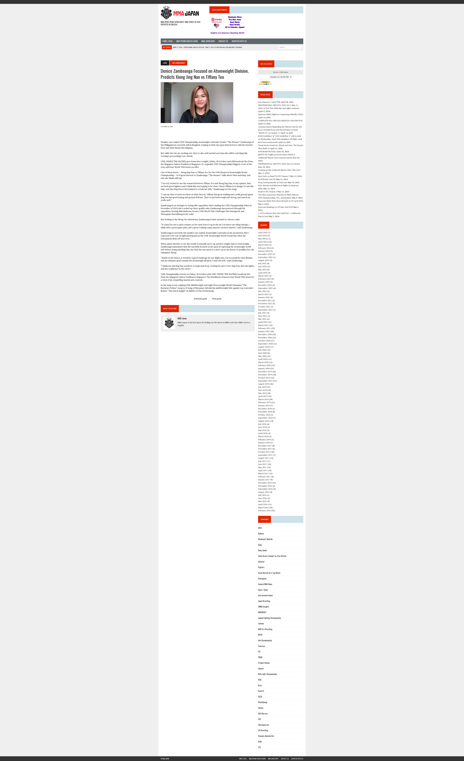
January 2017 (264, 479)
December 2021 (265, 300)
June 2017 (262, 464)
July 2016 (262, 495)
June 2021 (262, 316)
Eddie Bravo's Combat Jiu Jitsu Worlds (272, 556)
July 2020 (262, 350)
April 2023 (262, 272)
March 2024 (263, 244)
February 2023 (264, 279)
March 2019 (263, 399)
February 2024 (264, 248)
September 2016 (265, 489)
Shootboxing (262, 702)
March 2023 (263, 275)
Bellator (261, 533)
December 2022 (265, 285)
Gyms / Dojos (263, 589)
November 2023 (265, 254)
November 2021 (265, 303)
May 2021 (262, 319)
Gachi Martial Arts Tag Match (269, 572)
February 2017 (264, 476)
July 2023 (262, 263)
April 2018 (262, 433)
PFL (259, 651)
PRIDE (260, 657)
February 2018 (264, 439)
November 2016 (265, 486)
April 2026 (262, 232)
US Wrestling (263, 730)
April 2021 (262, 322)
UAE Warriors (263, 713)
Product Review (264, 662)
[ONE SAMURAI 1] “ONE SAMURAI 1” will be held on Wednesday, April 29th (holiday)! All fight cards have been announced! (280, 139)
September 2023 (265, 257)
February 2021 (264, 328)
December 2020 (265, 334)
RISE (259, 679)
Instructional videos (265, 595)
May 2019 (262, 393)
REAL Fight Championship (267, 674)
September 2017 (265, 455)
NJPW (260, 634)
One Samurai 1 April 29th (269, 102)
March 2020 (263, 362)
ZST (259, 747)
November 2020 (265, 337)
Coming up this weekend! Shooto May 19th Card (279, 170)
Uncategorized (263, 724)
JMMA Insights (263, 606)
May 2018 (262, 430)
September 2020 (265, 343)
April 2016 (262, 504)
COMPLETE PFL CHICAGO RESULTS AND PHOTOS (280, 120)
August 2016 (263, 492)
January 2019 (264, 405)
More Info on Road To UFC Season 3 (274, 176)
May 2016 (262, 501)
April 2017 (262, 470)
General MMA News (265, 584)
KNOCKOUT (262, 612)
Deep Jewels (262, 550)
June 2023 (262, 266)
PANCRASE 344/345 (267, 179)
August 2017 (263, 458)
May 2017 (262, 467)
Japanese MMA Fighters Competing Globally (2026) (280, 114)
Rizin (260, 685)
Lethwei (261, 623)
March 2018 (263, 436)
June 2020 (262, 353)
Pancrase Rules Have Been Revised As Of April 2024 (280, 201)
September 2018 (265, 417)
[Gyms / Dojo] (284, 1)
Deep (260, 544)
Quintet (261, 668)
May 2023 (262, 269)
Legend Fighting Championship (269, 618)
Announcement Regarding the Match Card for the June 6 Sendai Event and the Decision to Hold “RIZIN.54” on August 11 (280, 129)
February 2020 (264, 365)
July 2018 (262, 424)
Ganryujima (262, 578)
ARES (260, 527)
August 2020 (263, 346)
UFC (259, 719)
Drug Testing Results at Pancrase (272, 182)
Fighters (261, 567)
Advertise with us (239, 41)
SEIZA (260, 696)
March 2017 (263, 473)
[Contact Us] (297, 1)
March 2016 (263, 507)
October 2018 (264, 414)
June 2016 (262, 498)
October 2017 (264, 452)
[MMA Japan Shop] (293, 1)
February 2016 (264, 510)
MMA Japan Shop (208, 41)
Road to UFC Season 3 (267, 191)
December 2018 (265, 408)
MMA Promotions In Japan (187, 41)
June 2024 (262, 235)
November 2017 (265, 448)
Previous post (200, 298)
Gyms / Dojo (168, 41)
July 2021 (262, 312)
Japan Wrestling (264, 601)
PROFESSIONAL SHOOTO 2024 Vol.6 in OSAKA (279, 163)
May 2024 (262, 238)
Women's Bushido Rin (266, 736)
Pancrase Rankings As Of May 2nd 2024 (275, 207)
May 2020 (262, 356)
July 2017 (262, 461)
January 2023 (264, 282)
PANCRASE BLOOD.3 (267, 151)
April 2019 (262, 396)
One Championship (265, 640)
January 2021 (264, 331)
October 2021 (264, 306)
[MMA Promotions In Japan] (288, 1)
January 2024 (264, 251)
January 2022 (264, 297)
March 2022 (263, 294)
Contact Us (223, 41)
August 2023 (263, 260)
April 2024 (262, 241)
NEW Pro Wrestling (265, 629)
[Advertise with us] (301, 1)
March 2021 (263, 325)
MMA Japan (182, 318)
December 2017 (265, 445)
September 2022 (265, 288)
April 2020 (262, 359)
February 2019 (264, 402)
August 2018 (263, 421)
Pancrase (261, 646)
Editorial (261, 561)
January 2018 (264, 442)
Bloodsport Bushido (265, 539)
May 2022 (262, 291)
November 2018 (265, 411)
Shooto (260, 707)
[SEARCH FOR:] (290, 47)
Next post (216, 298)
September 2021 (265, 309)
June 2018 (262, 427)
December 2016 (265, 482)
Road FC (261, 691)
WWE (260, 741)
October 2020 (264, 340)
